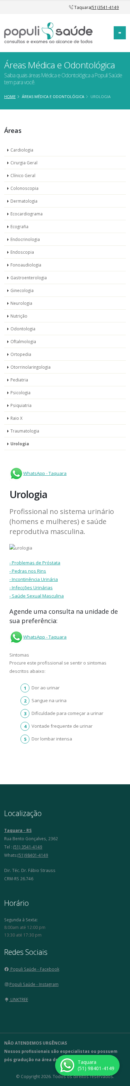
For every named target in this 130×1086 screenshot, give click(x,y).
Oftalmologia (23, 341)
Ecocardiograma (26, 213)
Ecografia (19, 226)
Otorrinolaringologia (30, 367)
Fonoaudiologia (25, 265)
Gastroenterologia (28, 277)
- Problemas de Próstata (34, 563)
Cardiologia (21, 150)
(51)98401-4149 (33, 855)
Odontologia (22, 328)
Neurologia (21, 303)
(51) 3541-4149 (27, 847)
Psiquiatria (21, 405)
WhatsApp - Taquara (45, 473)
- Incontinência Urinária (33, 579)
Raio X (16, 418)
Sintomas (19, 655)
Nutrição (18, 316)
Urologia (19, 443)
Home (10, 96)
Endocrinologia (25, 239)
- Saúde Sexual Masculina (36, 596)
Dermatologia (23, 201)
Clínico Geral (22, 175)
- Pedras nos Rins (27, 571)
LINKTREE (18, 999)
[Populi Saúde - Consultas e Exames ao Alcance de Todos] (48, 32)
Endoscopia (22, 252)
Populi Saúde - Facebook (34, 969)
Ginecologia (22, 290)
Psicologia (20, 392)
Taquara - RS (18, 830)
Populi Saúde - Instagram (34, 984)
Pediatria (19, 379)
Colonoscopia (24, 188)
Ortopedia (20, 354)
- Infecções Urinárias (31, 587)
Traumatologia (24, 431)
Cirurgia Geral (23, 162)
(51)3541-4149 (105, 7)
